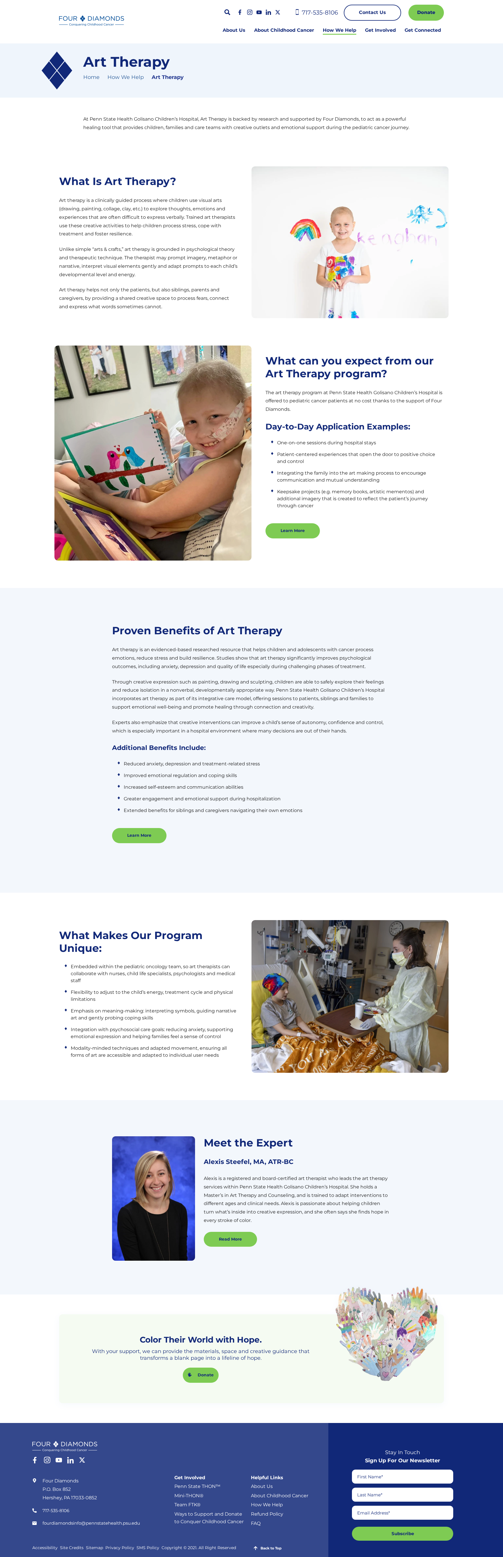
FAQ (256, 1523)
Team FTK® (187, 1504)
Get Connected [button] (423, 30)
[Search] (227, 12)
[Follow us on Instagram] (249, 12)
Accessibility (45, 1547)
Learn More (293, 530)
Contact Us (372, 12)
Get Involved (189, 1477)
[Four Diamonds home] (91, 20)
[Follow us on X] (277, 12)
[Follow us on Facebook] (240, 12)
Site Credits (72, 1547)
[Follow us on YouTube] (259, 12)
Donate (426, 12)
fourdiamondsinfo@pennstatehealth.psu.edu (91, 1523)
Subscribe (403, 1533)
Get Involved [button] (380, 30)
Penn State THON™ (197, 1486)
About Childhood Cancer (284, 30)
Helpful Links (267, 1477)
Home (91, 77)
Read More (230, 1239)
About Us (234, 30)
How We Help (125, 77)
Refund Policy (267, 1514)
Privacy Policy (119, 1547)
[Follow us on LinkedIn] (268, 12)
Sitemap (94, 1547)
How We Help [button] (339, 30)
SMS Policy (148, 1547)
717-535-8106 (55, 1510)
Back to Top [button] (271, 1548)
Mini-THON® (188, 1495)
